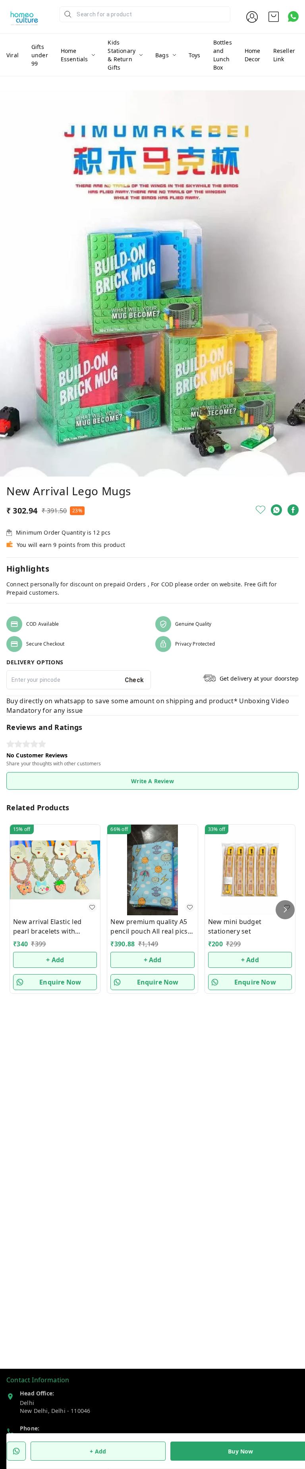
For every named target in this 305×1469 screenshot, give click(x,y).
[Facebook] (293, 510)
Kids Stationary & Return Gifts (121, 55)
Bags (162, 55)
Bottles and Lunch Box (222, 55)
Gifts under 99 (39, 55)
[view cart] (273, 17)
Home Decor (253, 55)
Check (134, 680)
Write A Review (152, 781)
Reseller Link (284, 55)
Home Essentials (74, 55)
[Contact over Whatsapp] (293, 16)
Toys (195, 55)
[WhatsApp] (276, 510)
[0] (273, 17)
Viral (12, 55)
